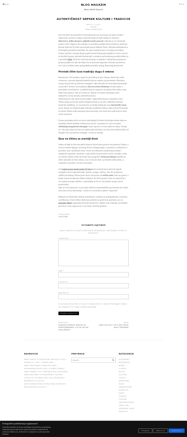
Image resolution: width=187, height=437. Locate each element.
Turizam (123, 399)
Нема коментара (93, 29)
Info (182, 4)
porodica (123, 390)
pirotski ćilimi (65, 203)
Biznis (122, 365)
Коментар (64, 238)
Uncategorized (126, 402)
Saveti (122, 393)
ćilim (69, 59)
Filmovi (122, 368)
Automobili (124, 359)
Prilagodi (145, 431)
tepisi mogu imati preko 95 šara (77, 169)
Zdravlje (123, 411)
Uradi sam (124, 405)
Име (61, 271)
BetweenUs (124, 362)
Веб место (63, 293)
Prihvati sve (177, 431)
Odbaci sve (160, 431)
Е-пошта (63, 282)
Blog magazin (93, 4)
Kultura (64, 217)
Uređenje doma (126, 408)
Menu (7, 4)
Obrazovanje (125, 387)
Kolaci (122, 372)
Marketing (124, 381)
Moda (121, 384)
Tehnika (123, 396)
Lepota (122, 378)
